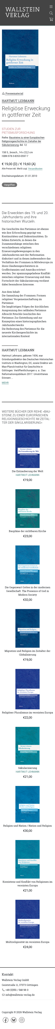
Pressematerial (14, 93)
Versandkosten (35, 168)
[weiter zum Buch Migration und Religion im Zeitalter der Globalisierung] (27, 628)
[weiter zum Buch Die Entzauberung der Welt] (27, 448)
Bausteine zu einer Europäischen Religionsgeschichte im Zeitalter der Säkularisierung (23, 141)
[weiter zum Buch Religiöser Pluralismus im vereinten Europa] (27, 689)
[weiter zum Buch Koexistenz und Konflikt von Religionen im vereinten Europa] (27, 859)
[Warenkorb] (51, 19)
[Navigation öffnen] (51, 7)
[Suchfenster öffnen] (51, 13)
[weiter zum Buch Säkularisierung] (27, 746)
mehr (5, 382)
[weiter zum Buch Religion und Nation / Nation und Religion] (27, 804)
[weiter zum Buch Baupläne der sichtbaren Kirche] (27, 508)
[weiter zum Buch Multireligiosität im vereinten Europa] (27, 919)
